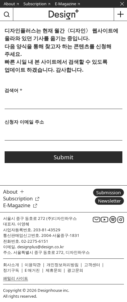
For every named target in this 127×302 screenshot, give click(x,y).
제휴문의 (54, 270)
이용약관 (33, 264)
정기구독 (11, 270)
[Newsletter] (96, 220)
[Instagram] (121, 220)
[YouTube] (104, 220)
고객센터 (92, 264)
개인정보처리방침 (63, 264)
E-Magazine (65, 3)
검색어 (13, 90)
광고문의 (75, 270)
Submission (108, 192)
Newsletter (109, 201)
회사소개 (11, 264)
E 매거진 (32, 270)
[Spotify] (113, 220)
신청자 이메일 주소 (24, 121)
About (9, 3)
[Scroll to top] (120, 262)
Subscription (35, 3)
